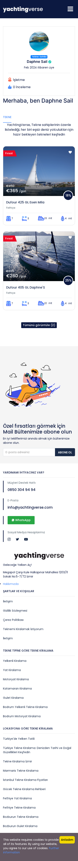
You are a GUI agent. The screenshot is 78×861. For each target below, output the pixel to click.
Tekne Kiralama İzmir (17, 761)
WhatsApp (22, 520)
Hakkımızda (11, 584)
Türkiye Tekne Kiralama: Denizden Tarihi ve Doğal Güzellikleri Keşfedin (37, 750)
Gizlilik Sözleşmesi (15, 611)
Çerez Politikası (13, 620)
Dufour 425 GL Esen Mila (25, 202)
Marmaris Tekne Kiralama (20, 771)
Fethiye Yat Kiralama (17, 798)
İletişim (8, 601)
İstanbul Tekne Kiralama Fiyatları (25, 780)
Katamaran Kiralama (17, 689)
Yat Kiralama (12, 670)
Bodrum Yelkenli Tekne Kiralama (25, 707)
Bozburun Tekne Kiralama (20, 817)
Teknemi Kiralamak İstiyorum (23, 629)
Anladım (67, 840)
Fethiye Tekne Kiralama (19, 808)
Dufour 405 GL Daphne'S (25, 287)
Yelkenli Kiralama (14, 661)
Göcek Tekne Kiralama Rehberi (24, 789)
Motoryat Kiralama (16, 679)
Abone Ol (65, 452)
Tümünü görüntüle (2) (39, 325)
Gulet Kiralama (13, 698)
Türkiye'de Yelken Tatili (19, 739)
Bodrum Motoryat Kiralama (22, 716)
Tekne (7, 117)
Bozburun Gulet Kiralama (20, 826)
